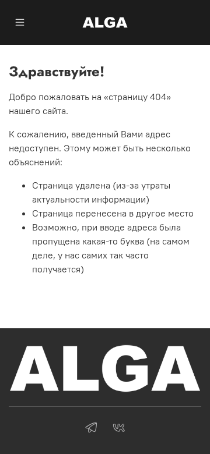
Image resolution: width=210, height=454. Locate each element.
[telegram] (91, 429)
